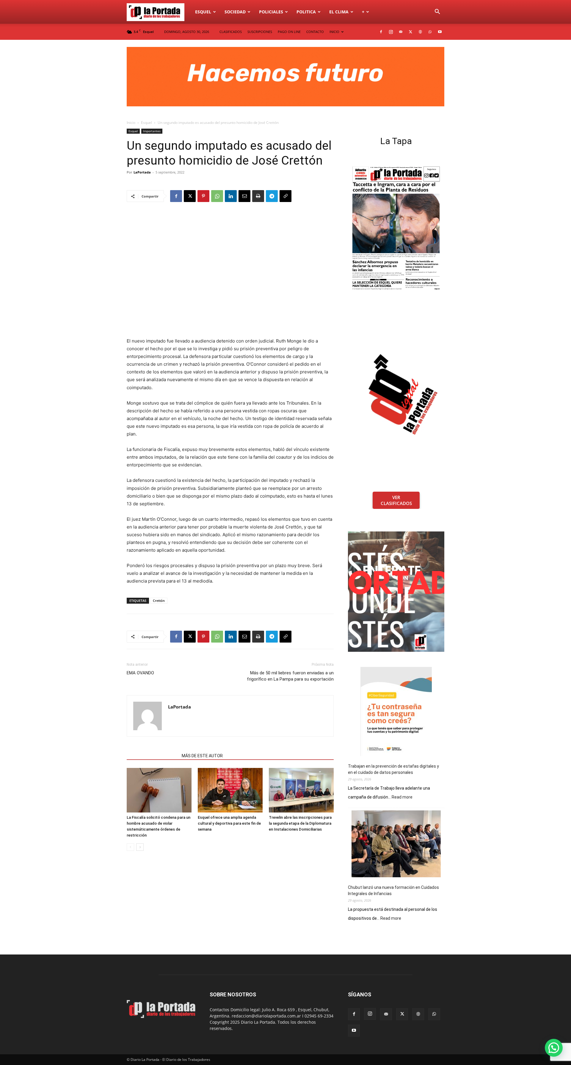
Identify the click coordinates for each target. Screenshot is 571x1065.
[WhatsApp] (430, 32)
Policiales (271, 12)
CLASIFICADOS (230, 31)
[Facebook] (381, 32)
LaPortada (142, 172)
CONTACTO (315, 31)
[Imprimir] (258, 196)
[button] (437, 12)
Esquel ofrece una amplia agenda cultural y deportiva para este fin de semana (229, 823)
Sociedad (235, 12)
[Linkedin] (231, 196)
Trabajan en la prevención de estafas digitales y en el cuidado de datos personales (393, 769)
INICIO (334, 31)
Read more (402, 797)
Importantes (152, 131)
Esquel (203, 12)
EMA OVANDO (140, 673)
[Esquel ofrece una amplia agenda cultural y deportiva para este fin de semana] (230, 790)
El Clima (339, 12)
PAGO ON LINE (289, 31)
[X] (410, 32)
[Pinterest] (203, 196)
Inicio (131, 122)
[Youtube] (439, 32)
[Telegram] (272, 196)
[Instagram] (390, 32)
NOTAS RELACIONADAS (152, 755)
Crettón (159, 600)
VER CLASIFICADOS (396, 500)
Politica (306, 12)
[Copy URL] (285, 196)
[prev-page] (130, 847)
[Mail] (400, 32)
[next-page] (140, 847)
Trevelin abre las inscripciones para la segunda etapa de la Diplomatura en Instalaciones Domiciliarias (300, 823)
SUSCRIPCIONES (259, 31)
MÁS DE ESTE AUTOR (202, 755)
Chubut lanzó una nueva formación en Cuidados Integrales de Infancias (393, 890)
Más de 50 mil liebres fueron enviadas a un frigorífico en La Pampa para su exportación (290, 676)
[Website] (420, 32)
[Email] (244, 196)
